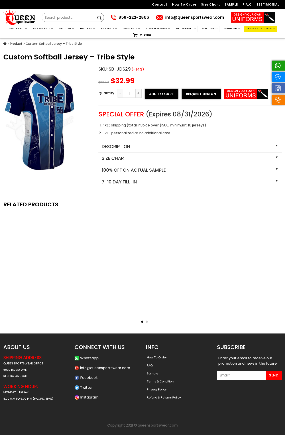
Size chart (210, 4)
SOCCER (65, 28)
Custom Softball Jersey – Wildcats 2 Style (142, 312)
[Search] (99, 18)
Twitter (86, 387)
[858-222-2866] (278, 100)
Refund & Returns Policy (164, 397)
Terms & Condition (160, 381)
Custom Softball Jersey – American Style (255, 312)
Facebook (89, 377)
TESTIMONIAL (267, 4)
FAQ (150, 365)
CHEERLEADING (156, 28)
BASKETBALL (41, 28)
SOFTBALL (130, 28)
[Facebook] (278, 88)
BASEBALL (107, 28)
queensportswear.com (158, 425)
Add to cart (161, 93)
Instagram (89, 397)
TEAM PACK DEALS (259, 28)
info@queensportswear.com (105, 367)
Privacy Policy (157, 389)
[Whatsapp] (278, 66)
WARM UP (230, 28)
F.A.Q (247, 4)
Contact (159, 4)
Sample (152, 373)
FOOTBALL (16, 28)
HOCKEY (86, 28)
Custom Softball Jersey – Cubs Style (29, 312)
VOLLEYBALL (184, 28)
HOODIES (208, 28)
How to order (184, 4)
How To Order (157, 357)
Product (16, 43)
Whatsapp (89, 358)
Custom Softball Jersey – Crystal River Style (199, 312)
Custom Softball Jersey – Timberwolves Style (85, 312)
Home (5, 44)
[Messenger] (278, 77)
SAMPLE (231, 4)
